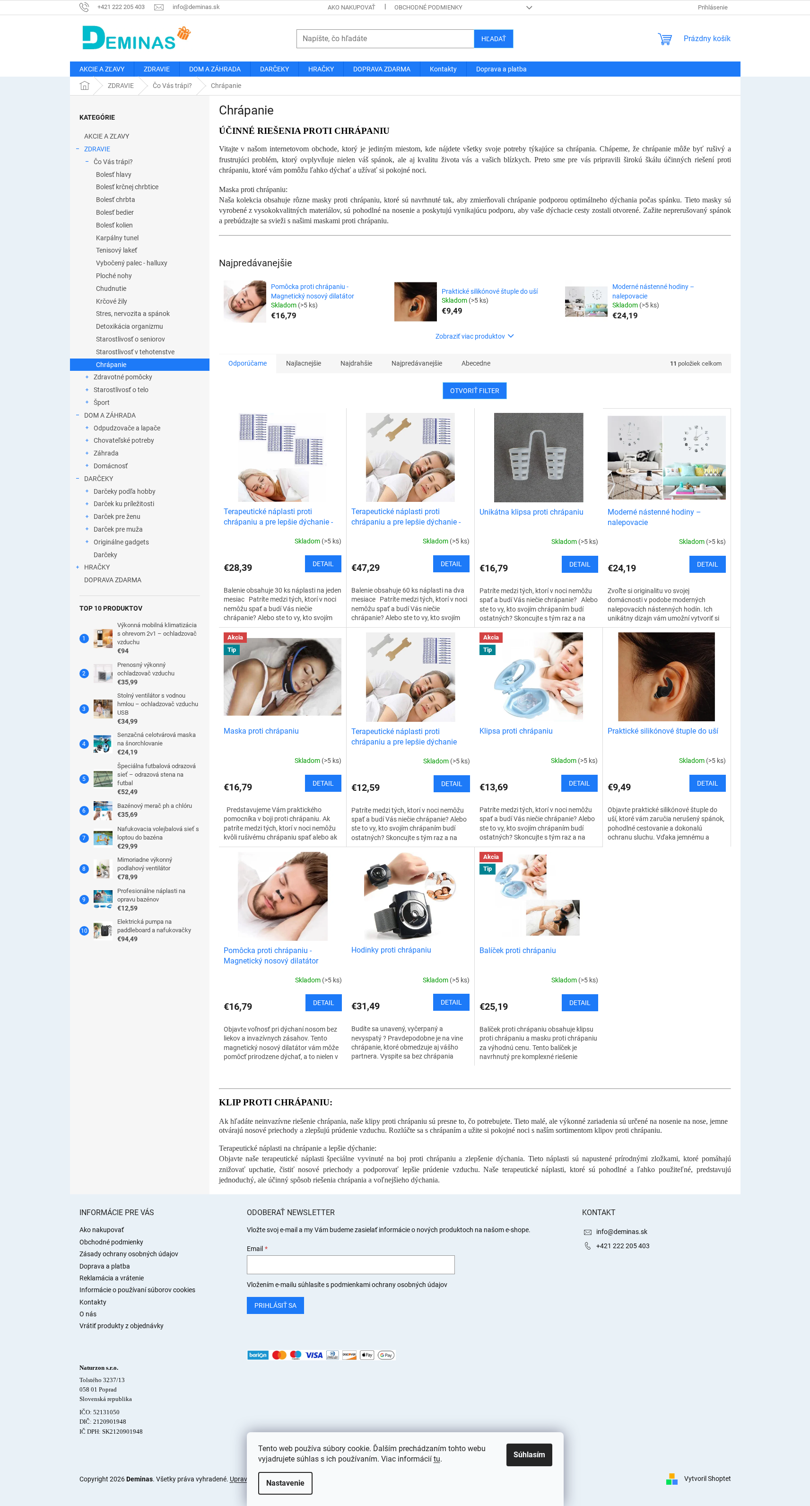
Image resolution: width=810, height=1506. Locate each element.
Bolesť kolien (114, 225)
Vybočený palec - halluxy (131, 263)
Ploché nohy (114, 276)
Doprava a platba (104, 1266)
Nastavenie (285, 1483)
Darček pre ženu (117, 516)
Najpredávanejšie (417, 363)
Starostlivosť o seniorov (130, 339)
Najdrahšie (356, 363)
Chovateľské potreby (124, 440)
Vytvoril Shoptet (707, 1478)
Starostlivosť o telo (121, 390)
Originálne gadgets (121, 542)
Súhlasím (529, 1454)
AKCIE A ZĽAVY (106, 136)
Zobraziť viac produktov (470, 336)
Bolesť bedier (115, 212)
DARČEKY (98, 478)
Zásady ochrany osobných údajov (128, 1254)
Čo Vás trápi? (113, 162)
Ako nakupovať (351, 7)
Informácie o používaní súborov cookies (137, 1290)
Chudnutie (111, 288)
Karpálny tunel (117, 238)
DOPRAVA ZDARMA (112, 580)
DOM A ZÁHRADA (110, 415)
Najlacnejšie (303, 363)
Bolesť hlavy (113, 174)
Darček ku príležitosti (124, 504)
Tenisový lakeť (116, 250)
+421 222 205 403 (623, 1246)
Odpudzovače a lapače (127, 428)
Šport (102, 402)
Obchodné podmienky (428, 7)
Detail (323, 564)
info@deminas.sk (621, 1231)
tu (437, 1458)
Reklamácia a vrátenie (111, 1278)
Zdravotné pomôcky (123, 377)
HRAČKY (97, 567)
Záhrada (106, 453)
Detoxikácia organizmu (129, 326)
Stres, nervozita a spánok (133, 313)
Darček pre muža (118, 529)
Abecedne (476, 363)
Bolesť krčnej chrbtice (127, 187)
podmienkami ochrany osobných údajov (389, 1284)
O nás (87, 1314)
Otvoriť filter (474, 390)
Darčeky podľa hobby (125, 491)
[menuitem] (102, 69)
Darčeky (105, 555)
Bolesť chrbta (115, 199)
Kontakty (92, 1302)
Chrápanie (111, 364)
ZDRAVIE (97, 149)
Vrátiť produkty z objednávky (121, 1326)
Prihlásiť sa (275, 1305)
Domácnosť (111, 466)
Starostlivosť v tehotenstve (135, 352)
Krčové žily (111, 301)
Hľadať (493, 39)
